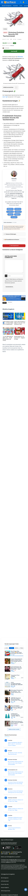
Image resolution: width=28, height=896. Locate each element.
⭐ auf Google (13, 853)
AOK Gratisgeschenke (5, 890)
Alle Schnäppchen (4, 877)
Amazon (12, 45)
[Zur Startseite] (11, 2)
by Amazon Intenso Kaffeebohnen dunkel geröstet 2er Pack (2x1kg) (15, 783)
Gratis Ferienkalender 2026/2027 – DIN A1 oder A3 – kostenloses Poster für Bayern (15, 744)
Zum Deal (13, 51)
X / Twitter (9, 211)
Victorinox (20, 56)
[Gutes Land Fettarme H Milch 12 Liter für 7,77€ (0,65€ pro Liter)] (19, 313)
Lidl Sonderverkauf (5, 881)
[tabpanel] (14, 688)
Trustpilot (4, 853)
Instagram (17, 211)
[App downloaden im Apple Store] (6, 848)
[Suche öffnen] (21, 2)
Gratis (21, 5)
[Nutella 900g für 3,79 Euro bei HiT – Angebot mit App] (19, 328)
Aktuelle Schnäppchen (6, 5)
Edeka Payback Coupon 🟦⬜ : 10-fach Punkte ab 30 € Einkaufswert (8, 323)
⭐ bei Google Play (16, 852)
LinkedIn (16, 214)
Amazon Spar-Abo (5, 884)
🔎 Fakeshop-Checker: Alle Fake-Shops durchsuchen (15, 753)
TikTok (9, 214)
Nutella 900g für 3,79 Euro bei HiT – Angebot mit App (19, 338)
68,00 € (4, 97)
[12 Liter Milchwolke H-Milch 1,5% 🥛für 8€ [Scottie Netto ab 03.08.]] (8, 328)
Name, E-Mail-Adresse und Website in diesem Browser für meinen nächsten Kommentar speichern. (14, 281)
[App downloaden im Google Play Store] (17, 848)
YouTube (13, 217)
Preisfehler (15, 5)
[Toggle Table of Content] (15, 87)
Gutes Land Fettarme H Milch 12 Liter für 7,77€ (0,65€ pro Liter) (19, 323)
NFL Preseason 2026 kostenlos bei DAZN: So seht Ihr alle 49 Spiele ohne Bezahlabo (15, 763)
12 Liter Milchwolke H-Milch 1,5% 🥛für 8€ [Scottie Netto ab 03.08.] (8, 338)
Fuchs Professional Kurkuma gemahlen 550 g (14, 828)
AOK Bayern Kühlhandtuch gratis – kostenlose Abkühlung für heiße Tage (15, 819)
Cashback (8, 862)
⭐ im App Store (5, 852)
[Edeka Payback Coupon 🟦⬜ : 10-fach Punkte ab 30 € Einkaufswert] (8, 313)
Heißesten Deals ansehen (14, 729)
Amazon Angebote (5, 887)
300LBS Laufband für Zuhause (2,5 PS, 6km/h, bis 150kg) (15, 800)
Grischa (14, 178)
